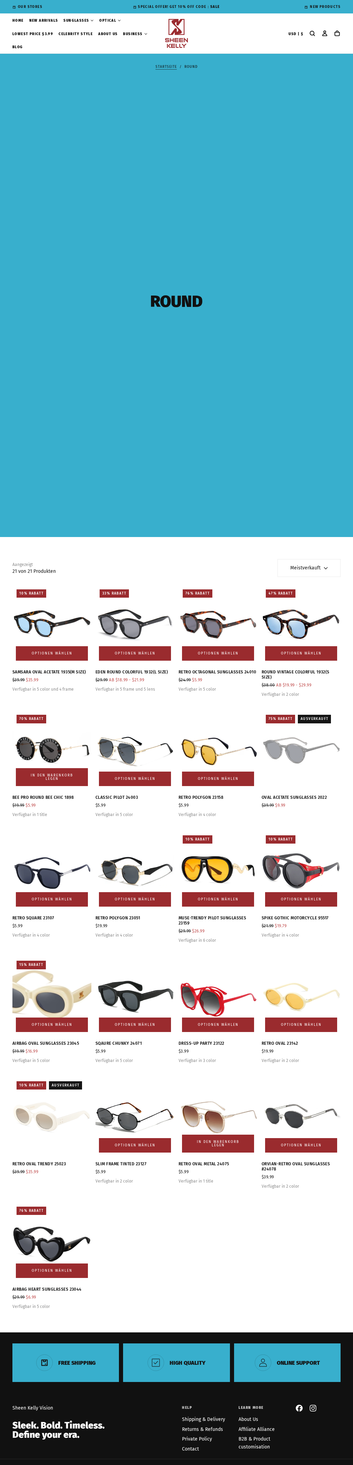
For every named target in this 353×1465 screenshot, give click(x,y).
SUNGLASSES (76, 21)
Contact (190, 1449)
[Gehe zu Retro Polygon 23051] (134, 870)
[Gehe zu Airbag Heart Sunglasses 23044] (51, 1242)
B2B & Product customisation (254, 1442)
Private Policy (197, 1439)
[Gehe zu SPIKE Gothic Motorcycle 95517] (301, 870)
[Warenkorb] (337, 34)
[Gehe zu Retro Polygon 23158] (218, 750)
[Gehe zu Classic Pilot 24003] (134, 750)
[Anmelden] (324, 34)
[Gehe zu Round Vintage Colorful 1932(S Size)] (301, 624)
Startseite (166, 67)
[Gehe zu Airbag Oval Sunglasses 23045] (51, 996)
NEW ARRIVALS (43, 21)
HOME (18, 21)
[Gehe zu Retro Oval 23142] (301, 996)
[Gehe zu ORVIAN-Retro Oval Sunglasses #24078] (301, 1116)
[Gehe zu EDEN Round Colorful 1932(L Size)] (134, 624)
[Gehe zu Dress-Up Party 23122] (218, 996)
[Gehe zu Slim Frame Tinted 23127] (134, 1116)
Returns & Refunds (202, 1429)
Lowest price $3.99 (32, 34)
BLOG (17, 47)
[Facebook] (299, 1408)
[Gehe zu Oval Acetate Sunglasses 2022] (301, 750)
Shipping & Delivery (203, 1419)
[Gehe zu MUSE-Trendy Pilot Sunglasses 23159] (218, 870)
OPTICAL (107, 21)
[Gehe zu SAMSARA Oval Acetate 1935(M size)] (51, 624)
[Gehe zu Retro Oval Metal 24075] (218, 1116)
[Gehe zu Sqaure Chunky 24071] (134, 996)
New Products (325, 7)
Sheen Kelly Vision (32, 1408)
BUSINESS (132, 34)
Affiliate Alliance (257, 1429)
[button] (296, 34)
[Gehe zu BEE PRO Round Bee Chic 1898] (51, 750)
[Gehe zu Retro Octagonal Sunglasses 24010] (218, 624)
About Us (248, 1419)
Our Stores (30, 7)
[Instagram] (313, 1408)
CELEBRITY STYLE (76, 34)
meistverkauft (305, 568)
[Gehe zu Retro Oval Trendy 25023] (51, 1116)
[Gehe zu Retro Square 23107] (51, 870)
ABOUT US (108, 34)
